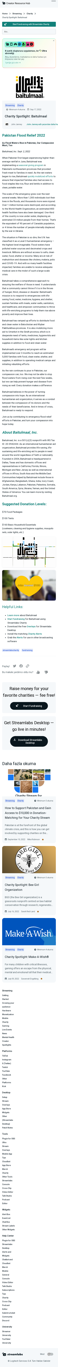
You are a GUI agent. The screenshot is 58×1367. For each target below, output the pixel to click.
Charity (30, 14)
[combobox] (29, 31)
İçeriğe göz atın (12, 63)
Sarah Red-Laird (28, 911)
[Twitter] (14, 666)
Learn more (13, 615)
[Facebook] (21, 666)
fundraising (27, 650)
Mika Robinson (33, 839)
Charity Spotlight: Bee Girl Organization (22, 887)
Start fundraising (16, 619)
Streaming (17, 14)
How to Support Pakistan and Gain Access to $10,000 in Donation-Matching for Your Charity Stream (28, 812)
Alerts (20, 637)
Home (5, 14)
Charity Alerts (35, 633)
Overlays (31, 626)
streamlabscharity (11, 650)
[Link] (27, 666)
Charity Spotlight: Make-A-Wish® (27, 957)
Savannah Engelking (29, 979)
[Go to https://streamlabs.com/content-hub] (16, 3)
